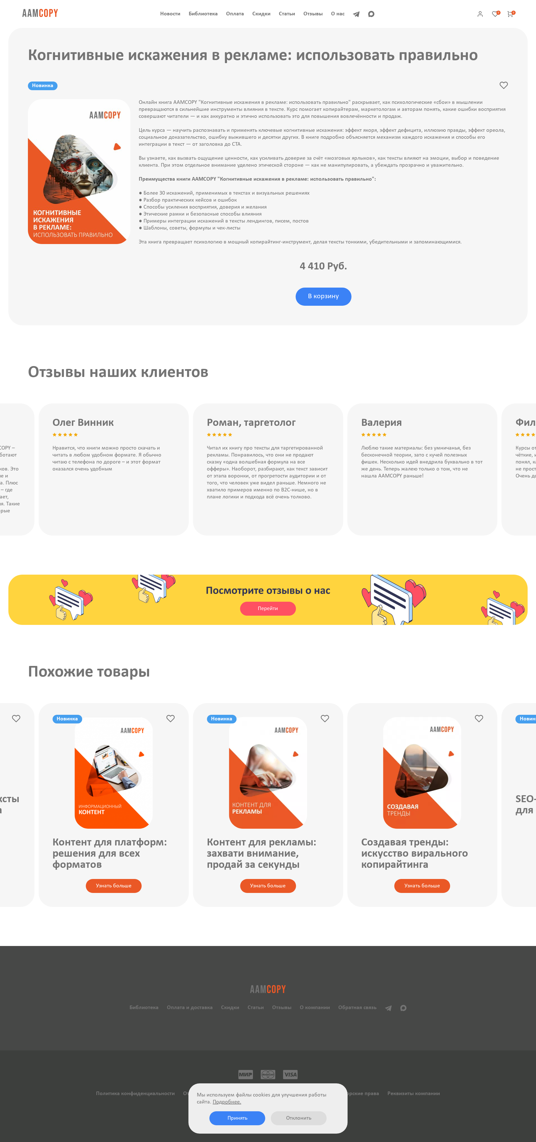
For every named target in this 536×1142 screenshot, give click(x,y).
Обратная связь (357, 1007)
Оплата (235, 14)
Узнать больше (113, 886)
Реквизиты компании (413, 1093)
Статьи (287, 14)
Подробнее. (227, 1102)
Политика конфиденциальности (135, 1093)
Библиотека (203, 14)
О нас (337, 14)
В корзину (323, 296)
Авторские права (358, 1093)
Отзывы (313, 14)
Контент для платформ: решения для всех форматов (109, 854)
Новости (170, 14)
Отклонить (298, 1118)
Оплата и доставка (190, 1007)
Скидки (261, 14)
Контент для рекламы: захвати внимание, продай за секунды (261, 854)
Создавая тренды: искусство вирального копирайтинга (414, 854)
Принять (237, 1118)
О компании (315, 1007)
